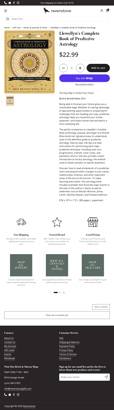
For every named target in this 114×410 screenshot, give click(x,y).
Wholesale (9, 358)
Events (7, 354)
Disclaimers (65, 358)
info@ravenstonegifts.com (17, 388)
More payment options (84, 84)
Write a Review (101, 306)
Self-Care (17, 27)
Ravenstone (29, 406)
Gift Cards (9, 350)
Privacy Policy (66, 350)
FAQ (61, 338)
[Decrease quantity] (63, 68)
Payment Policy (67, 346)
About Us (9, 338)
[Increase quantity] (80, 68)
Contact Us (9, 342)
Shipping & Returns (69, 342)
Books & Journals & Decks (35, 27)
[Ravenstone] (57, 11)
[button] (107, 11)
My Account (10, 346)
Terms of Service (67, 354)
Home (7, 27)
